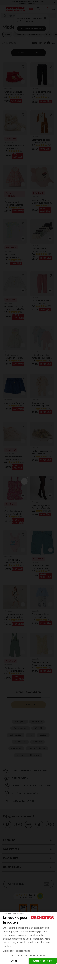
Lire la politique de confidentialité (16, 951)
